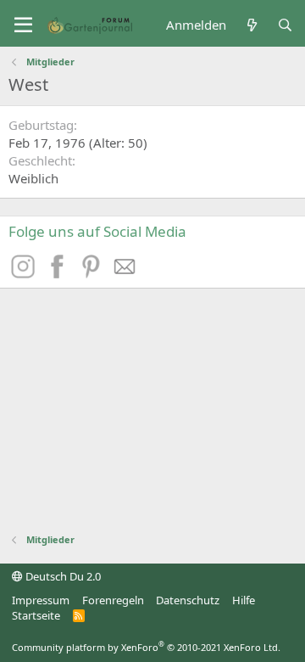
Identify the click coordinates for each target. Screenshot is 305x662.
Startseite (36, 615)
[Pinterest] (93, 273)
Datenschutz (187, 600)
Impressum (40, 600)
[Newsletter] (125, 273)
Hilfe (243, 600)
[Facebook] (59, 273)
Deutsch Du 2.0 (62, 576)
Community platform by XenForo (146, 647)
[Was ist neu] (251, 25)
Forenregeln (113, 600)
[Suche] (285, 25)
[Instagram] (25, 273)
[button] (23, 25)
